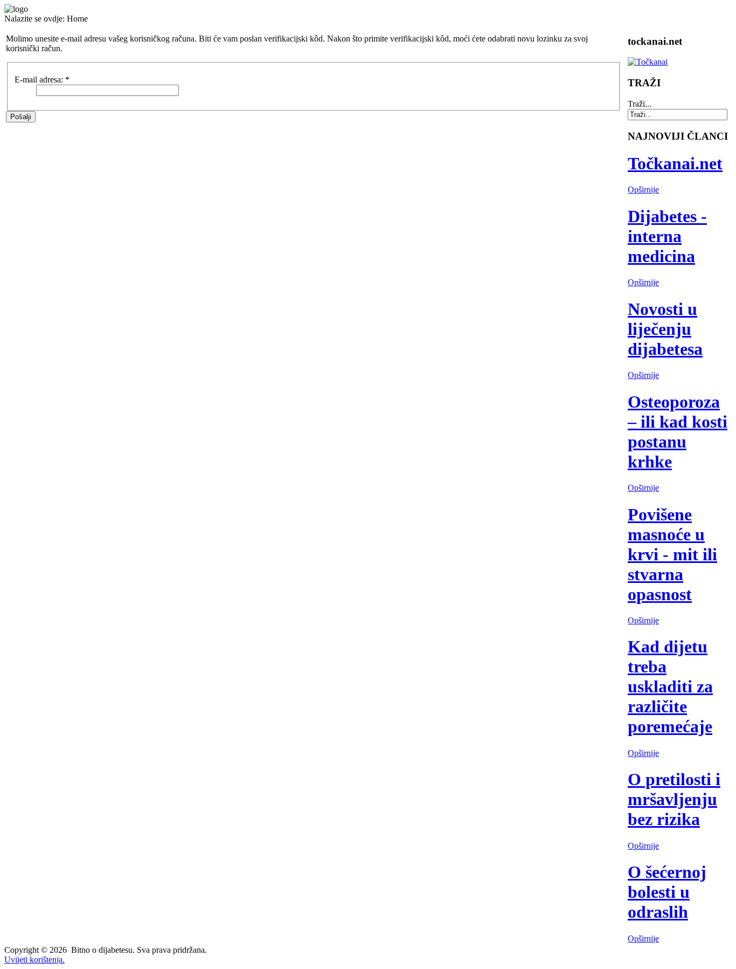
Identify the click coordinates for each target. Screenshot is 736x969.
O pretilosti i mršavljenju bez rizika (674, 799)
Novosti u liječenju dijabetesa (665, 329)
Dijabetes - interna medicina (667, 236)
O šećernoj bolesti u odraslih (667, 892)
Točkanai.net (675, 163)
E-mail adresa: (42, 79)
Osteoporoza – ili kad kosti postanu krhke (677, 431)
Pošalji (20, 117)
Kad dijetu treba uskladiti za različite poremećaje (670, 686)
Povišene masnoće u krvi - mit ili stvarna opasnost (672, 554)
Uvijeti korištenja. (34, 959)
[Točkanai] (648, 61)
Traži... (639, 103)
